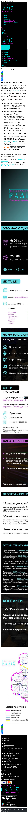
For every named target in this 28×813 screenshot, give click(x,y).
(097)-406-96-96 (6, 165)
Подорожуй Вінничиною (11, 23)
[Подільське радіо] (7, 11)
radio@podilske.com (7, 164)
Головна (6, 15)
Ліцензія (6, 763)
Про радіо (7, 19)
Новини (6, 17)
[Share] (14, 80)
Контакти (6, 24)
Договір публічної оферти (12, 764)
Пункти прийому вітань (11, 753)
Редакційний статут (10, 767)
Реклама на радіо (9, 21)
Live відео (7, 760)
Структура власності (10, 766)
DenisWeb (5, 811)
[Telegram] (14, 78)
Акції (5, 743)
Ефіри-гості (8, 756)
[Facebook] (14, 72)
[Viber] (14, 76)
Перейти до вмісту (7, 1)
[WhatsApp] (14, 74)
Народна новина (9, 745)
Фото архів (7, 761)
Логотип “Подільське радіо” (13, 748)
